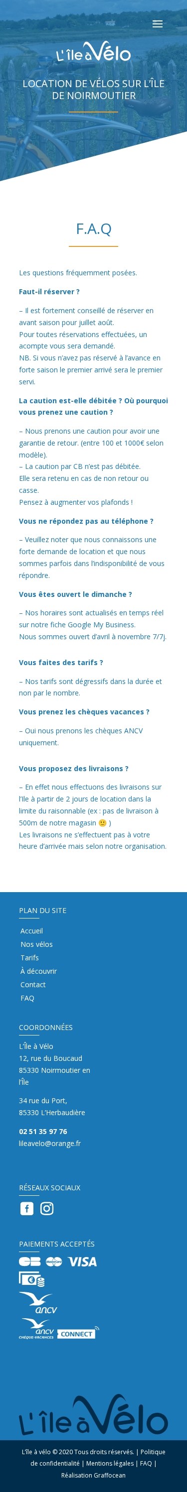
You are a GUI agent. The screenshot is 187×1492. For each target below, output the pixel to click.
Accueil (31, 931)
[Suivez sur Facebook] (27, 1209)
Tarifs (29, 958)
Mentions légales (110, 1463)
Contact (33, 985)
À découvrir (38, 972)
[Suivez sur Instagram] (47, 1209)
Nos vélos (36, 945)
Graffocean (110, 1475)
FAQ (27, 999)
